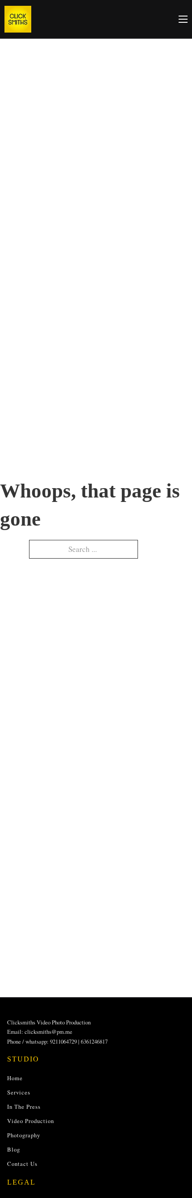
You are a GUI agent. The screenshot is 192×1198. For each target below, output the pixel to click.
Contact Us (22, 1164)
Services (18, 1092)
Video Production (30, 1121)
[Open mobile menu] (183, 19)
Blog (13, 1149)
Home (15, 1078)
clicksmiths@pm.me (48, 1032)
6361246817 (94, 1041)
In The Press (24, 1107)
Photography (23, 1135)
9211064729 (63, 1041)
